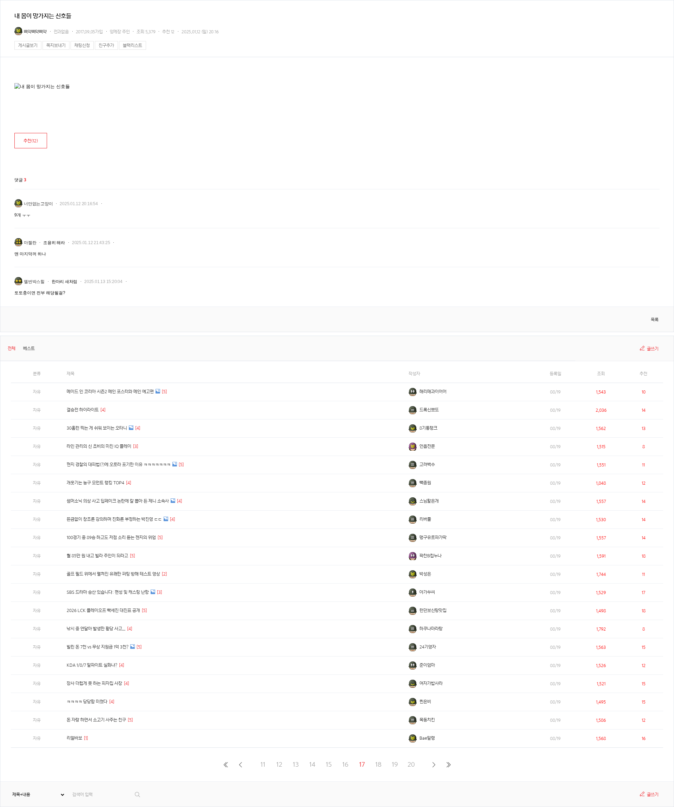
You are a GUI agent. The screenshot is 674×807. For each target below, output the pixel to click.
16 (345, 764)
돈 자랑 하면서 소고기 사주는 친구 (96, 719)
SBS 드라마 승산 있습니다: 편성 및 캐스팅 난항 (108, 592)
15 (329, 764)
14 (312, 764)
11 (262, 764)
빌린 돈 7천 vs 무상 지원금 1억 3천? (97, 647)
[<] (240, 764)
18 (378, 764)
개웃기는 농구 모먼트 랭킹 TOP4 (95, 482)
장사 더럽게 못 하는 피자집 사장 (94, 683)
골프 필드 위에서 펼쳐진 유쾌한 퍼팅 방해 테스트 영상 (113, 574)
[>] (433, 764)
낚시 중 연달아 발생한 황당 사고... (96, 628)
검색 (138, 795)
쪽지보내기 (56, 45)
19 (395, 764)
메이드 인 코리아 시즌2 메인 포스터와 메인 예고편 (110, 391)
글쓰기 (653, 348)
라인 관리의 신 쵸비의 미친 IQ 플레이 (99, 446)
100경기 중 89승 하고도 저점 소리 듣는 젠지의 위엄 (111, 537)
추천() (31, 140)
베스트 (29, 348)
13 (296, 764)
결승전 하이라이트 (83, 409)
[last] (448, 764)
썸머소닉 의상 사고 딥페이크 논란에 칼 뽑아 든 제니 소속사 (118, 501)
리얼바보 (74, 738)
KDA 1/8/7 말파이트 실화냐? (92, 665)
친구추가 (106, 45)
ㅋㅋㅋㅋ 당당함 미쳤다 (87, 701)
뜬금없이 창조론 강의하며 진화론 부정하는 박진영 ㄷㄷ (114, 519)
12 (279, 764)
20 (411, 764)
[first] (225, 764)
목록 (655, 319)
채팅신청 (82, 45)
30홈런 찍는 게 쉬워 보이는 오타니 (97, 428)
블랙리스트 (132, 45)
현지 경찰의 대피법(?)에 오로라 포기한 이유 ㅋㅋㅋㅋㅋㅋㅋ (119, 464)
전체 (11, 348)
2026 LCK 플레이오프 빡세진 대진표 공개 (103, 610)
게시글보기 (28, 45)
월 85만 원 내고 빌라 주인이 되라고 (97, 555)
